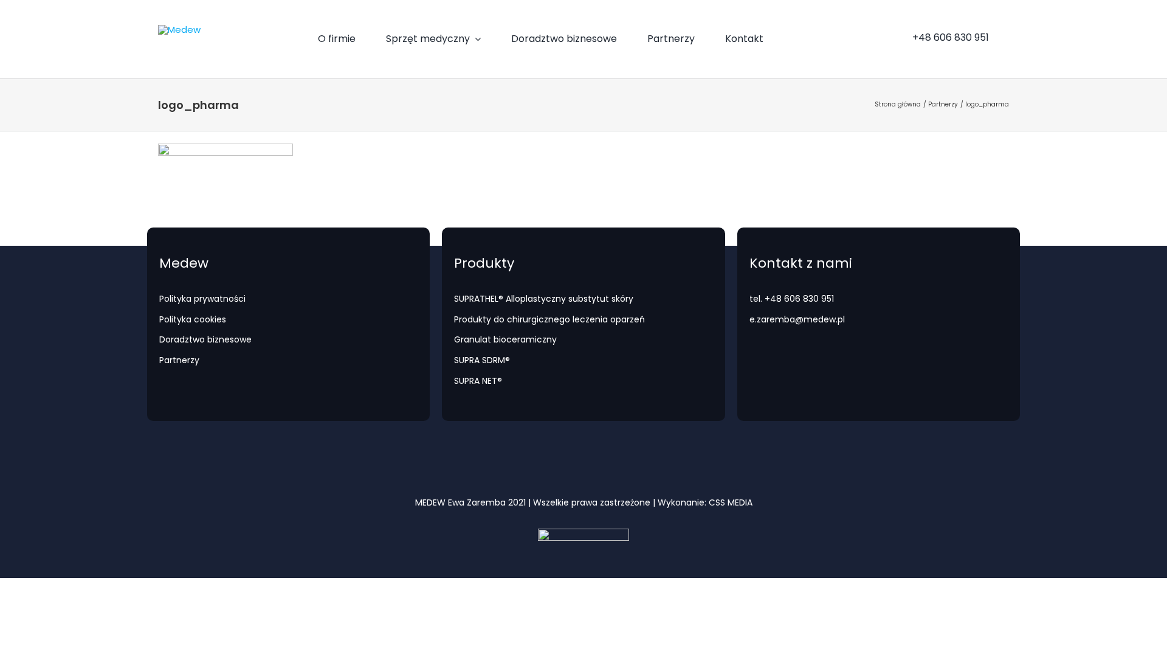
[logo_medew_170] (179, 29)
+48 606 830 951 (799, 299)
